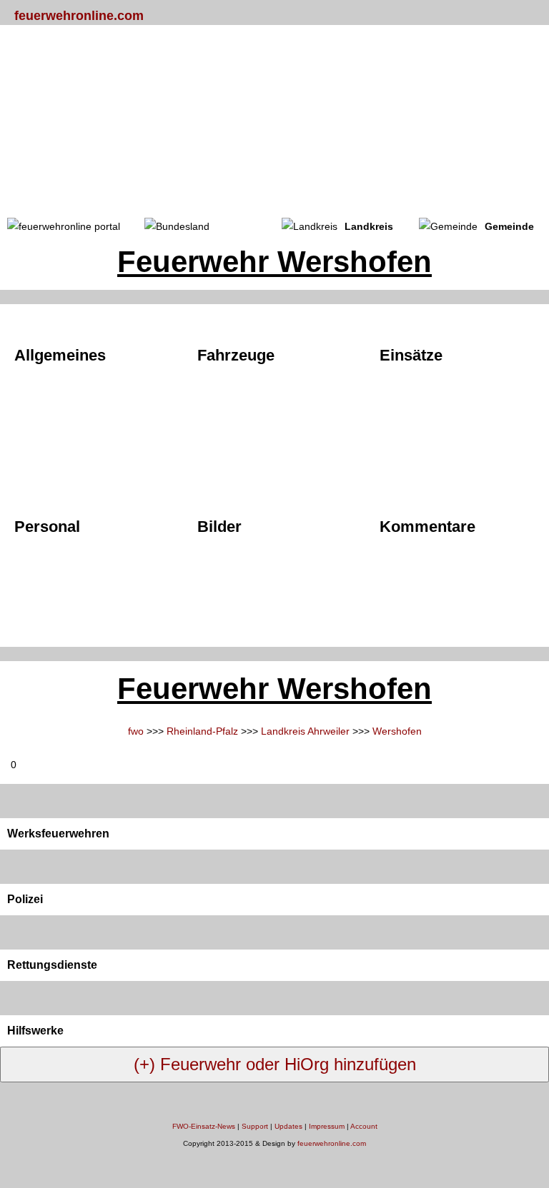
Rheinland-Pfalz (202, 731)
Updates (288, 1126)
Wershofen (397, 731)
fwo (136, 731)
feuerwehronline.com (79, 16)
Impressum (327, 1126)
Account (363, 1126)
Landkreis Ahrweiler (305, 731)
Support (255, 1126)
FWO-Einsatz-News (203, 1126)
